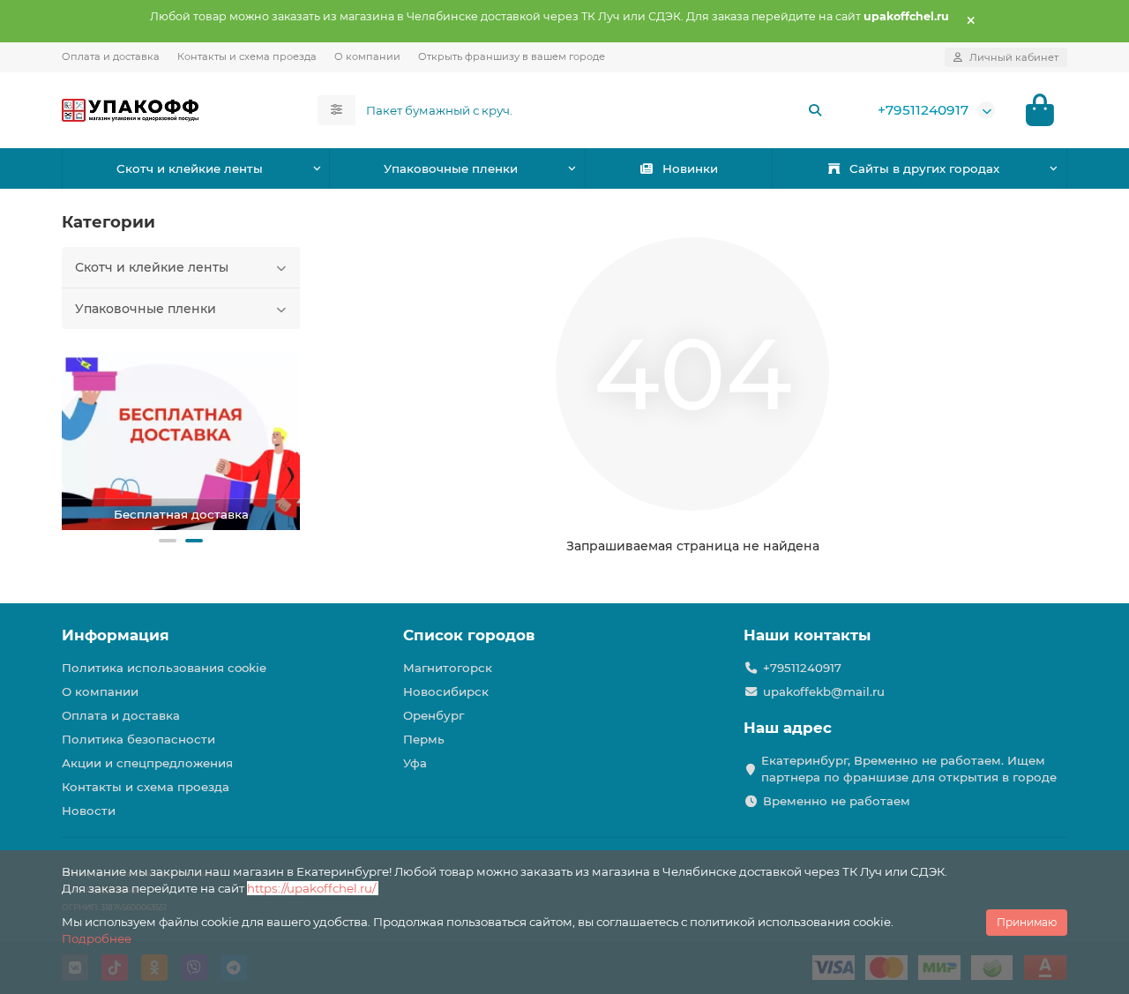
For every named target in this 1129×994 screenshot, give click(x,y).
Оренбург (433, 715)
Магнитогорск (447, 668)
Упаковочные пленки (451, 168)
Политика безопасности (138, 739)
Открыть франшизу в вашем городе (511, 56)
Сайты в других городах (924, 168)
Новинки (690, 168)
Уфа (415, 763)
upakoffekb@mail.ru (824, 691)
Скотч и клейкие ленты (189, 168)
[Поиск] (815, 110)
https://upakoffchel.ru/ (312, 888)
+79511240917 (923, 109)
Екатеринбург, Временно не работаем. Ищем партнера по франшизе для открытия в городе (909, 768)
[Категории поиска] (336, 110)
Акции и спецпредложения (147, 763)
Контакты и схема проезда (247, 56)
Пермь (424, 739)
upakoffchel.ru (906, 16)
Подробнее (96, 938)
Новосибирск (446, 691)
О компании (367, 56)
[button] (167, 540)
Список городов (469, 635)
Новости (89, 810)
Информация (115, 635)
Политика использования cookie (164, 668)
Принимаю (1027, 922)
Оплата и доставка (111, 56)
